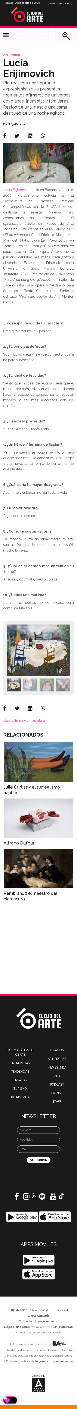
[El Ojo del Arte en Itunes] (54, 1216)
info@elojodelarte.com (45, 1321)
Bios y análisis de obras (20, 1052)
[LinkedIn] (31, 136)
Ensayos (20, 1080)
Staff (57, 1101)
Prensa (56, 1093)
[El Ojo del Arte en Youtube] (52, 1198)
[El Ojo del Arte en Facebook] (16, 1198)
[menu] (6, 35)
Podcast (57, 1084)
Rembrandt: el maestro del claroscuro (30, 896)
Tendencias (20, 1071)
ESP (52, 3)
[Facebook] (5, 136)
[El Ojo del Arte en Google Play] (39, 1260)
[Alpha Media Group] (38, 1383)
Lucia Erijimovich (17, 721)
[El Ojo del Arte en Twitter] (34, 1195)
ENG (59, 3)
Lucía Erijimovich (16, 190)
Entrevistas (20, 1063)
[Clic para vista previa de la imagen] (38, 163)
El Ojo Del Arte (16, 124)
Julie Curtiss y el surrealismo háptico (32, 789)
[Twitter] (17, 136)
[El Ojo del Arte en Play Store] (22, 1216)
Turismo (20, 1088)
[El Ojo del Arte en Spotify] (42, 1198)
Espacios (57, 1050)
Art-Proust (12, 55)
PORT (67, 3)
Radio (56, 1076)
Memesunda (57, 1067)
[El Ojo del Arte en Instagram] (26, 1198)
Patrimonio (20, 1097)
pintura (39, 721)
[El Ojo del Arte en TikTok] (61, 1195)
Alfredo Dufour (19, 843)
